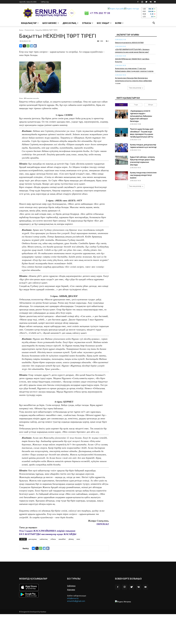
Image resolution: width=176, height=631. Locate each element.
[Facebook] (138, 2)
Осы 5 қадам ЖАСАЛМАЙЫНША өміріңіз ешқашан (47, 531)
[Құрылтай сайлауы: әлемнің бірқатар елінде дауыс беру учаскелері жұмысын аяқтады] (121, 160)
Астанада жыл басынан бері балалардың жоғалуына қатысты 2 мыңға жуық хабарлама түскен (133, 80)
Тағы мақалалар (135, 88)
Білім (118, 23)
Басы (21, 30)
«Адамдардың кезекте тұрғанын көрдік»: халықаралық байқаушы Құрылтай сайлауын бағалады (141, 116)
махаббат (62, 539)
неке (78, 539)
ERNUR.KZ (103, 524)
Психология (29, 30)
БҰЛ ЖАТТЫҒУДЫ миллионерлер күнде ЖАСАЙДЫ (47, 534)
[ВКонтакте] (20, 45)
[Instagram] (142, 2)
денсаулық (32, 539)
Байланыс (71, 586)
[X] (24, 45)
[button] (154, 23)
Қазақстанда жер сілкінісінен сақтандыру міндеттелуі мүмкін (143, 175)
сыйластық (44, 539)
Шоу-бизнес (49, 23)
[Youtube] (155, 2)
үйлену (71, 539)
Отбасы (86, 23)
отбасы (53, 539)
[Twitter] (146, 2)
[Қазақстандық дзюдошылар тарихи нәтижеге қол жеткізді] (121, 147)
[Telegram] (31, 45)
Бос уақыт (103, 23)
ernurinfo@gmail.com (76, 601)
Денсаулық (69, 23)
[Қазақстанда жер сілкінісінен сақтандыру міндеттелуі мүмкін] (121, 175)
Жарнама (71, 589)
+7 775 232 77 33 (100, 13)
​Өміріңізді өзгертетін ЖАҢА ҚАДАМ (129, 43)
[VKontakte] (151, 2)
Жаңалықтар (29, 23)
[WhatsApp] (28, 45)
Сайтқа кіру (45, 2)
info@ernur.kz (73, 598)
